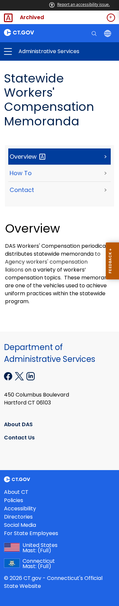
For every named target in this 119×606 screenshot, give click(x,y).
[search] (95, 33)
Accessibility (20, 508)
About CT (16, 492)
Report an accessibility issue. (83, 4)
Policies (13, 500)
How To (21, 173)
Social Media (20, 525)
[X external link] (20, 375)
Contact (22, 190)
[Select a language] (108, 33)
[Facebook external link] (9, 375)
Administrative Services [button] (33, 51)
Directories (18, 517)
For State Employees (31, 533)
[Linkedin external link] (30, 375)
